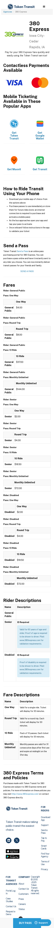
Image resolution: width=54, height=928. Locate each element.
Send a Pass (22, 251)
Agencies (7, 12)
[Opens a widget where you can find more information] (41, 923)
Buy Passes (27, 923)
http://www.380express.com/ (25, 794)
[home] (21, 7)
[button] (44, 6)
